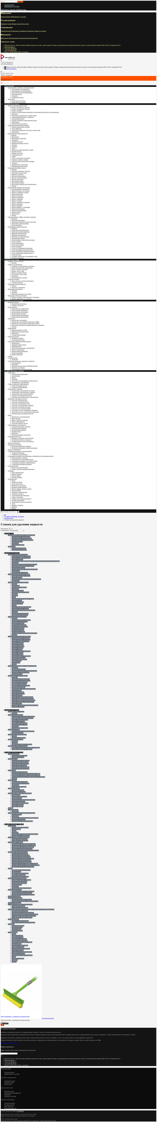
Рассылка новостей (32, 38)
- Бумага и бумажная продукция (18, 554)
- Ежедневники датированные (21, 537)
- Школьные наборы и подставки (22, 744)
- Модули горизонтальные (20, 627)
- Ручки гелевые (17, 690)
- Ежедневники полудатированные (22, 540)
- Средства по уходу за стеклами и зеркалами (26, 865)
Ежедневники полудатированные (22, 92)
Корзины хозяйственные (19, 487)
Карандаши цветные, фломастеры (22, 268)
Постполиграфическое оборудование (19, 341)
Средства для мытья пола (19, 400)
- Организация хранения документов (19, 636)
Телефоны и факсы (17, 338)
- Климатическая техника (19, 756)
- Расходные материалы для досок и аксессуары (26, 579)
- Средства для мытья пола (20, 854)
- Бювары (14, 618)
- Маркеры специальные (19, 684)
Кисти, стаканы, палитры (19, 269)
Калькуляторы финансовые (20, 317)
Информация (6, 13)
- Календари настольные (19, 550)
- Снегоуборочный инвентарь (21, 949)
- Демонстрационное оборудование (19, 574)
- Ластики (15, 594)
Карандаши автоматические (20, 230)
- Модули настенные (18, 628)
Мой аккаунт (6, 34)
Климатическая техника (19, 304)
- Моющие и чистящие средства (18, 852)
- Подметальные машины (19, 881)
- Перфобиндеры (17, 798)
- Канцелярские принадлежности (18, 582)
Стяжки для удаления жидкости (21, 498)
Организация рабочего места (17, 168)
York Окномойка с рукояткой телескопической (15, 1016)
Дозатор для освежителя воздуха (22, 395)
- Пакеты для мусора (14, 896)
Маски (14, 377)
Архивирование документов (20, 189)
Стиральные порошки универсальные (23, 462)
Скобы (14, 156)
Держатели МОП (17, 482)
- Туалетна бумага (13, 919)
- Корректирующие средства (20, 592)
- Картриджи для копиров (20, 772)
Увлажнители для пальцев (20, 164)
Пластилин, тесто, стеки (19, 274)
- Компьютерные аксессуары (20, 783)
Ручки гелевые (16, 241)
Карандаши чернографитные (21, 232)
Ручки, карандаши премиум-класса (22, 253)
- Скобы (14, 605)
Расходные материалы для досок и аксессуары (26, 130)
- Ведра (14, 934)
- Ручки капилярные (18, 692)
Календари (11, 99)
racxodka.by (20, 1111)
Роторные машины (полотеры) (21, 435)
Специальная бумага (18, 119)
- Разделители (16, 663)
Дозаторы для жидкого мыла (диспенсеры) (25, 397)
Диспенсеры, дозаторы (15, 389)
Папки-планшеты (17, 205)
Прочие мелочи (16, 151)
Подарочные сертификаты (19, 31)
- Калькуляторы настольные (20, 764)
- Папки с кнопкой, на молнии (21, 651)
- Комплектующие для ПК (20, 782)
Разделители (15, 214)
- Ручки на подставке (18, 694)
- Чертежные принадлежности (17, 734)
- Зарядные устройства (19, 819)
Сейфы (10, 356)
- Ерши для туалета (17, 937)
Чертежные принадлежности (17, 284)
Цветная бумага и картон (19, 123)
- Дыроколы (15, 589)
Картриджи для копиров (19, 320)
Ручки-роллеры (16, 254)
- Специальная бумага (18, 568)
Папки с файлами (17, 204)
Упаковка (11, 471)
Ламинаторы (16, 343)
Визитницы (15, 137)
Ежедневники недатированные (21, 91)
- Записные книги (17, 542)
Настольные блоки (17, 181)
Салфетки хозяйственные (19, 387)
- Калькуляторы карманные (20, 762)
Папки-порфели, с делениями (21, 207)
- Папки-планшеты (17, 654)
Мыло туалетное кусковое (20, 420)
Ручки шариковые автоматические (22, 250)
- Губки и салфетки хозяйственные (18, 837)
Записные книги (17, 94)
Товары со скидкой (40, 31)
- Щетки (14, 962)
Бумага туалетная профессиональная (23, 469)
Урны (13, 503)
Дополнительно (7, 27)
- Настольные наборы (18, 631)
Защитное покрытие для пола (21, 171)
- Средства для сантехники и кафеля (23, 859)
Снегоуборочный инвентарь (20, 495)
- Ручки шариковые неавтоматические (23, 700)
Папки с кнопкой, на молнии (21, 202)
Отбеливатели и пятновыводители (22, 459)
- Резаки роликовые (18, 805)
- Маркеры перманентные (20, 682)
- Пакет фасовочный (18, 926)
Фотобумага (15, 122)
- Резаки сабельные (17, 806)
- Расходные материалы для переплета (23, 800)
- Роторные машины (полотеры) (21, 888)
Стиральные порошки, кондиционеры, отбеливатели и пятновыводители (31, 456)
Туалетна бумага (13, 466)
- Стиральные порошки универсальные (24, 916)
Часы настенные (17, 225)
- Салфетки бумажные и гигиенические (20, 904)
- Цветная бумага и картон (20, 573)
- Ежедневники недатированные (22, 538)
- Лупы (14, 597)
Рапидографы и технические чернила (23, 240)
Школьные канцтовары (15, 289)
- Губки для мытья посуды (20, 839)
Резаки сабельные (17, 354)
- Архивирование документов (21, 638)
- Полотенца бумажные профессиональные (25, 901)
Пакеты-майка (16, 476)
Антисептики (16, 376)
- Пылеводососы (17, 885)
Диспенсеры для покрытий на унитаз (23, 390)
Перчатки (15, 379)
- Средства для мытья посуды (21, 855)
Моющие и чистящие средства (17, 399)
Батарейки (15, 364)
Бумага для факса (17, 110)
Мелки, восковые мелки (19, 272)
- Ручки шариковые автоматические (23, 699)
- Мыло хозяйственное (19, 875)
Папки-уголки (16, 212)
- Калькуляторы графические (21, 760)
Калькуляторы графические (20, 308)
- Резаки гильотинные (18, 801)
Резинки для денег (17, 153)
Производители (5, 31)
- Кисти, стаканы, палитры (20, 720)
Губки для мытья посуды (19, 385)
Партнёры (31, 31)
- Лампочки (15, 811)
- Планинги (15, 543)
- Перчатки (15, 832)
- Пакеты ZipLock (17, 927)
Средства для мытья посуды (20, 402)
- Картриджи (12, 770)
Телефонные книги (18, 97)
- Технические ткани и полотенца (22, 955)
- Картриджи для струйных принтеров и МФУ (26, 775)
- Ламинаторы (16, 795)
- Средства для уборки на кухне (21, 860)
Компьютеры (12, 328)
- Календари (12, 546)
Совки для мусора (17, 497)
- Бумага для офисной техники (21, 558)
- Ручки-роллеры (17, 704)
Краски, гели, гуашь (18, 271)
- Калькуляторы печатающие (20, 767)
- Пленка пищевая (17, 931)
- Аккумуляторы (17, 815)
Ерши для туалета (17, 484)
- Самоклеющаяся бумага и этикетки (23, 566)
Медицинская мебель (18, 220)
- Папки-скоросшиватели (19, 659)
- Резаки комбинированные (20, 803)
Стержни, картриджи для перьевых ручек (24, 256)
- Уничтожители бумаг (19, 792)
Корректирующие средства (20, 143)
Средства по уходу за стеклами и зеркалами (25, 412)
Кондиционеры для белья (19, 458)
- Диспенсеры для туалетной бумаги (23, 847)
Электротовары (13, 358)
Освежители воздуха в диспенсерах (23, 441)
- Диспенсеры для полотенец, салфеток (24, 845)
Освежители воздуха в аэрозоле (21, 440)
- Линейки (15, 595)
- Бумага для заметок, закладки (21, 556)
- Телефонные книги (18, 545)
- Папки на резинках (18, 646)
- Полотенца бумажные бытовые (22, 899)
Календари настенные (18, 101)
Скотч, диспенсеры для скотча (21, 158)
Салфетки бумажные (18, 453)
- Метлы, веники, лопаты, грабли (22, 942)
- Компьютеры (12, 780)
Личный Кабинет (9, 1103)
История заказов (14, 38)
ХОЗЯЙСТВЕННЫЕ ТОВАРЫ (14, 371)
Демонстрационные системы (21, 127)
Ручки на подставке (18, 245)
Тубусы (14, 286)
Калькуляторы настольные (20, 312)
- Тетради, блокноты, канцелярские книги (25, 569)
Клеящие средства (17, 141)
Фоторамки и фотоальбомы (20, 223)
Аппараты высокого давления (21, 426)
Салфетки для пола (17, 494)
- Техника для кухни (18, 757)
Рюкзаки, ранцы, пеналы (15, 261)
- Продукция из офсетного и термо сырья (24, 564)
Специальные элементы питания (22, 369)
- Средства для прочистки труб (21, 857)
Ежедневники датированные (21, 89)
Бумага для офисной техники (21, 109)
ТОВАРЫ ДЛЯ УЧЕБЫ (11, 259)
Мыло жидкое (16, 418)
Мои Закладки (8, 1106)
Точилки (14, 163)
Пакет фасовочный (17, 472)
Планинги (15, 96)
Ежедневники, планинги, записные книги (21, 87)
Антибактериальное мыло (20, 374)
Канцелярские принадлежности (18, 133)
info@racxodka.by (9, 47)
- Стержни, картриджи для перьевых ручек (25, 705)
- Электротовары (13, 810)
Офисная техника (13, 336)
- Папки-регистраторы (19, 658)
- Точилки (15, 612)
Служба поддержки (8, 20)
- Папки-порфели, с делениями (21, 656)
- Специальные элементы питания (22, 821)
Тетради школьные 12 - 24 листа (22, 299)
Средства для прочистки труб (21, 403)
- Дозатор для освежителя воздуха (22, 849)
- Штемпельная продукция (20, 615)
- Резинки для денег (18, 602)
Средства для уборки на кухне (21, 407)
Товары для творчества (15, 264)
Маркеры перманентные (19, 233)
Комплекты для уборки (19, 485)
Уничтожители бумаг (18, 340)
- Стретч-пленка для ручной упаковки (23, 610)
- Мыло (10, 868)
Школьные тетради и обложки (17, 295)
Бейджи (14, 135)
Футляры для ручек (18, 258)
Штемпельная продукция (19, 166)
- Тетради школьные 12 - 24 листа (22, 749)
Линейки (14, 146)
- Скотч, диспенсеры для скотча (21, 607)
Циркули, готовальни (18, 287)
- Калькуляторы (13, 759)
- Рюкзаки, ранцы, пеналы (16, 712)
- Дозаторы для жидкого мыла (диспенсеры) (25, 850)
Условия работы (9, 5)
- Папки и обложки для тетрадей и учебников (26, 748)
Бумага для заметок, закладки (21, 107)
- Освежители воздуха (15, 890)
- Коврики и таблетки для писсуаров (23, 891)
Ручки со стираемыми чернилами (22, 248)
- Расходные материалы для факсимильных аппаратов (28, 777)
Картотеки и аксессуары (19, 173)
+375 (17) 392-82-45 (10, 48)
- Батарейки (15, 816)
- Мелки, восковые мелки (19, 723)
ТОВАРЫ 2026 (9, 86)
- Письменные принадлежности (18, 676)
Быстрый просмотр (48, 1018)
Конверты (15, 114)
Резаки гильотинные (18, 349)
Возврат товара (16, 24)
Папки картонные (17, 194)
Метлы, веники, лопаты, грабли (21, 489)
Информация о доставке (11, 6)
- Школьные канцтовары (15, 739)
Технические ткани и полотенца (22, 502)
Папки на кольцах (17, 196)
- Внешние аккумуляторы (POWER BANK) (25, 818)
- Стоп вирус (12, 826)
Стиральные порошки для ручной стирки (24, 461)
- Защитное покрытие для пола (21, 620)
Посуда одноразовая (14, 449)
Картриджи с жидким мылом (21, 417)
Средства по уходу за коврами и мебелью (24, 410)
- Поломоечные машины (19, 883)
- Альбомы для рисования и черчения (23, 716)
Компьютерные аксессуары (20, 331)
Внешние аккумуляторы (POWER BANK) (25, 366)
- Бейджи (14, 584)
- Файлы (14, 664)
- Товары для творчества (15, 715)
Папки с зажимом (17, 199)
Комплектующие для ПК (19, 330)
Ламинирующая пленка (19, 345)
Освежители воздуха (14, 436)
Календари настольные (19, 102)
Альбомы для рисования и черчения (23, 266)
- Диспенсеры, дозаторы (15, 842)
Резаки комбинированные (20, 351)
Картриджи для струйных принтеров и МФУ (26, 323)
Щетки (14, 508)
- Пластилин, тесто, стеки (20, 725)
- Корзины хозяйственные (20, 940)
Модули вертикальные (19, 176)
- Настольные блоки (18, 630)
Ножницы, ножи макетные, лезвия (22, 150)
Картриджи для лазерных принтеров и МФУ (25, 322)
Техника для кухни (17, 305)
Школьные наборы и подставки (21, 294)
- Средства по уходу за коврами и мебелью (25, 863)
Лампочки (15, 359)
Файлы (14, 215)
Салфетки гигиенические (19, 454)
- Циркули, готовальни (19, 738)
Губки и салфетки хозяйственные (18, 384)
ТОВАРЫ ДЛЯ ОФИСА (12, 104)
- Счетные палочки (17, 733)
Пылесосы (15, 433)
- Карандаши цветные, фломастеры (22, 718)
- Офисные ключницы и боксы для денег (24, 671)
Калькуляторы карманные (20, 310)
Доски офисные (16, 128)
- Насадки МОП (17, 944)
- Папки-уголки (16, 661)
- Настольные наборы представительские (24, 633)
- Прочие (14, 635)
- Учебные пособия (14, 730)
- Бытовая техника (13, 754)
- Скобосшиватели (17, 604)
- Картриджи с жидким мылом (21, 870)
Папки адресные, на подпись (21, 191)
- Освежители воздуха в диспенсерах (23, 895)
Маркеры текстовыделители (20, 236)
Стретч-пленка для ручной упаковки (23, 161)
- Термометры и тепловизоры (21, 836)
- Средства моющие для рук (20, 877)
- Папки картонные (18, 643)
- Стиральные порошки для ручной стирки (25, 914)
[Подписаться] (2, 1055)
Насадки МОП (16, 490)
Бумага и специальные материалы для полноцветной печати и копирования (35, 112)
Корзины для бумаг (18, 174)
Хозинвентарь (12, 479)
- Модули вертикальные (19, 625)
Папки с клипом (17, 200)
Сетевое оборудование (19, 335)
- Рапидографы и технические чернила (24, 689)
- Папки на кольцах (18, 645)
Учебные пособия (13, 279)
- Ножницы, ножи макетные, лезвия (23, 599)
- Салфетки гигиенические (20, 908)
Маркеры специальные (19, 235)
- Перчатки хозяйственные (20, 945)
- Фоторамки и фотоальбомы (20, 672)
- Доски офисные (17, 577)
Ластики (14, 145)
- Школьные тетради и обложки (18, 746)
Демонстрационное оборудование (18, 125)
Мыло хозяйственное (18, 421)
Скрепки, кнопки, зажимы (20, 159)
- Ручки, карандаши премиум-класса (23, 702)
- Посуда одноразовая (14, 903)
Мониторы (15, 333)
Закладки (22, 38)
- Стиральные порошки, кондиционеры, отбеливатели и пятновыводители (31, 909)
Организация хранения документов (19, 187)
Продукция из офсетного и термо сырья (24, 115)
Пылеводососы (16, 431)
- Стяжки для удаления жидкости (22, 952)
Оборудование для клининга (17, 425)
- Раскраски (15, 726)
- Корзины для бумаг (18, 623)
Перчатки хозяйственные (19, 492)
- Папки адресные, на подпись (21, 640)
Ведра (13, 480)
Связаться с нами (6, 24)
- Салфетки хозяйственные (20, 841)
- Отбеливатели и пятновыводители (23, 913)
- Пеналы (14, 713)
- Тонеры (14, 778)
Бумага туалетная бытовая (20, 467)
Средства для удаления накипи (21, 408)
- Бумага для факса (17, 559)
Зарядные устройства (18, 367)
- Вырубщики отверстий (19, 587)
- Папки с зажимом (17, 648)
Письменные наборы (18, 238)
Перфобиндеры (16, 346)
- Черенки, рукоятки (18, 958)
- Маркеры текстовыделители (21, 686)
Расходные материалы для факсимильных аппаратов (28, 325)
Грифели (14, 228)
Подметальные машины (19, 428)
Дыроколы (15, 140)
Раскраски (15, 276)
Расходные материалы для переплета (23, 348)
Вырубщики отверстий (19, 138)
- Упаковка (11, 924)
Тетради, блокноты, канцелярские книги (24, 120)
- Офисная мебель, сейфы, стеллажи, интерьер (22, 666)
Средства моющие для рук (20, 423)
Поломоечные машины (19, 430)
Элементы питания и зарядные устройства (21, 361)
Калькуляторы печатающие (20, 315)
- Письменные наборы (18, 687)
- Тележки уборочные (18, 954)
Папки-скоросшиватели (19, 210)
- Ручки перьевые (17, 695)
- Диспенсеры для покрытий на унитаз (24, 844)
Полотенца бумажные (15, 444)
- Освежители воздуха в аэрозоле (22, 893)
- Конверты (15, 563)
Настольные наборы (18, 182)
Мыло (10, 415)
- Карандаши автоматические (21, 679)
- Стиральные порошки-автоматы (22, 917)
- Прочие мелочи (17, 600)
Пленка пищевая (17, 477)
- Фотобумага (16, 571)
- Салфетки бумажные (18, 906)
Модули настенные (18, 179)
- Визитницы (16, 586)
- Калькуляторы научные (19, 765)
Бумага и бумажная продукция (17, 105)
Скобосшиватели (17, 155)
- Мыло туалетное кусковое (20, 873)
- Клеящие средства (18, 591)
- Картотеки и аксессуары (20, 622)
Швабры (14, 507)
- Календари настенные (19, 548)
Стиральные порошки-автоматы (22, 464)
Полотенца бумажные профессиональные (24, 448)
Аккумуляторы (16, 363)
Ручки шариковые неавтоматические (23, 251)
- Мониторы (15, 785)
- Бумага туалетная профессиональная (23, 922)
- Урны (14, 957)
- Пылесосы (15, 886)
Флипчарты (15, 132)
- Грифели (15, 677)
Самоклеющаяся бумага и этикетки (22, 117)
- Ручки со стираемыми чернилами (22, 697)
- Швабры (15, 960)
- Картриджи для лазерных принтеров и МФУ (26, 774)
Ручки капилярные (17, 243)
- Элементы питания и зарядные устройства (21, 813)
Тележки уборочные (18, 500)
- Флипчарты (16, 581)
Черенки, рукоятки (17, 505)
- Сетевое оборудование (19, 787)
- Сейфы (10, 808)
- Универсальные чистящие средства (23, 867)
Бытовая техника (13, 302)
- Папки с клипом (17, 649)
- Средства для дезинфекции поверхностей (25, 834)
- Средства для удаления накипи (22, 862)
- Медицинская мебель (19, 669)
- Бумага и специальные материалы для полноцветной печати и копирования (36, 561)
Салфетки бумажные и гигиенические (20, 451)
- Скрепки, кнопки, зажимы (20, 609)
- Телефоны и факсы (18, 790)
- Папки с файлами (17, 653)
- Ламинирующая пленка (19, 796)
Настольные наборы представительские (24, 184)
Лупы (13, 148)
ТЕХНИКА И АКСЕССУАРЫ (13, 300)
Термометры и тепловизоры (20, 382)
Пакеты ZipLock (17, 474)
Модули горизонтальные (19, 177)
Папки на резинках (18, 197)
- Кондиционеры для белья (20, 911)
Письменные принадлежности (17, 227)
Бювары (14, 169)
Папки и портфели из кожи (20, 192)
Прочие (14, 186)
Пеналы (14, 263)
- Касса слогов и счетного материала (23, 731)
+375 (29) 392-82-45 (10, 50)
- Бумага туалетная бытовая (20, 921)
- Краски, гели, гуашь (18, 721)
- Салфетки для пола (18, 947)
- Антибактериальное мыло (20, 827)
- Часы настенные (17, 674)
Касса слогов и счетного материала (23, 281)
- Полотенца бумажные (15, 898)
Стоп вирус (11, 372)
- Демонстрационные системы (21, 576)
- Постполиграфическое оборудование (20, 793)
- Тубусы (14, 736)
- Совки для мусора (18, 950)
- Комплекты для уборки (19, 939)
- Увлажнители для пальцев (20, 613)
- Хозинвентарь (13, 932)
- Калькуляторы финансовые (20, 769)
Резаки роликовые (17, 353)
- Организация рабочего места (17, 617)
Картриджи (11, 318)
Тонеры (14, 327)
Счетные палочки (17, 282)
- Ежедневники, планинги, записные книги (21, 535)
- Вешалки (15, 667)
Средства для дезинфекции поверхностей (24, 381)
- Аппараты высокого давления (21, 880)
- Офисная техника (14, 788)
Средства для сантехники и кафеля (22, 405)
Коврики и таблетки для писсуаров (22, 438)
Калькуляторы (12, 307)
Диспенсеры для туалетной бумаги (22, 394)
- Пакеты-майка (16, 929)
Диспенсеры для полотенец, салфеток (23, 392)
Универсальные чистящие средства (22, 413)
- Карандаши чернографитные (21, 681)
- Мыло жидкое (16, 872)
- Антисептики (16, 829)
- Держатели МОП (17, 936)
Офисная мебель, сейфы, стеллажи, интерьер (22, 217)
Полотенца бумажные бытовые (21, 446)
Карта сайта (25, 24)
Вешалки (14, 218)
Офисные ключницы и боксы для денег (24, 222)
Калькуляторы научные (19, 313)
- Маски (14, 831)
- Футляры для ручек (18, 707)
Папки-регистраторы (18, 209)
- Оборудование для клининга (17, 878)
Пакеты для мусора (14, 443)
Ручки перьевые (17, 246)
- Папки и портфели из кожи (20, 641)
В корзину (5, 1023)
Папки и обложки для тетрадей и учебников (25, 297)
